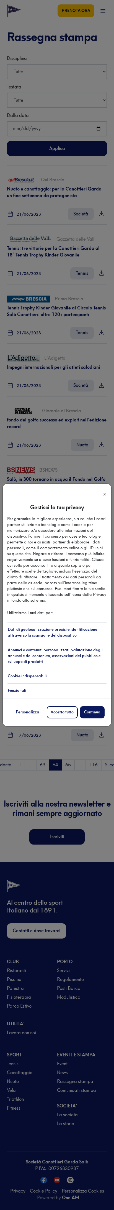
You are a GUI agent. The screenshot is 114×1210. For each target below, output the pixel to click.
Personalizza (27, 712)
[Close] (104, 493)
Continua (92, 712)
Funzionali (17, 690)
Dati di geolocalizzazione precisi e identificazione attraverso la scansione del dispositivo (52, 632)
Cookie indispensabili (27, 676)
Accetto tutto (62, 712)
